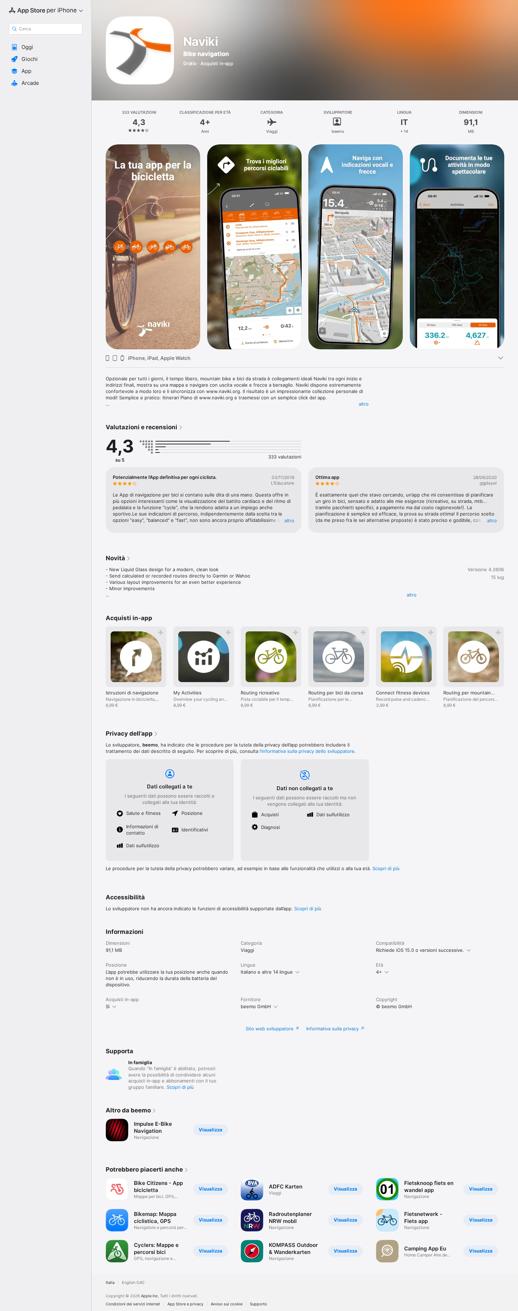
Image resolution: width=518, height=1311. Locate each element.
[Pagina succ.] (511, 246)
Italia (110, 1283)
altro (364, 404)
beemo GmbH (256, 1006)
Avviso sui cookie (226, 1304)
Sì (108, 1006)
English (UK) (133, 1283)
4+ (379, 972)
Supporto (258, 1304)
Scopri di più (386, 868)
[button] (45, 47)
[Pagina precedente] (99, 246)
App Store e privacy (185, 1304)
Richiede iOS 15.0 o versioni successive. (420, 950)
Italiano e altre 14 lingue (267, 972)
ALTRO (289, 520)
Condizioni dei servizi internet (133, 1304)
